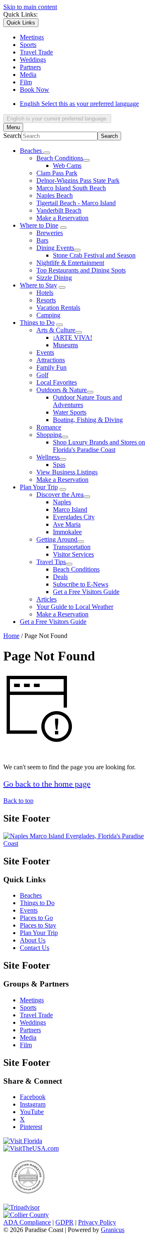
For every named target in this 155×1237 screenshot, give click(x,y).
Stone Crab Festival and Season (94, 255)
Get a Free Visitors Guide (86, 591)
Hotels (44, 292)
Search (12, 135)
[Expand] (46, 153)
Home (11, 635)
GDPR (64, 1222)
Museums (65, 345)
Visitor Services (73, 554)
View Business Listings (67, 472)
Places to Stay (38, 925)
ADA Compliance (27, 1222)
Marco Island (70, 509)
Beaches (31, 895)
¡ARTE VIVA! (72, 337)
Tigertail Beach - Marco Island (76, 202)
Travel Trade (36, 1015)
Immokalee (67, 531)
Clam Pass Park (56, 173)
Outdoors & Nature (61, 389)
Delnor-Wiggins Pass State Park (77, 180)
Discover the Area (59, 494)
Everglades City (74, 516)
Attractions (50, 359)
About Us (32, 940)
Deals (60, 576)
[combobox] (57, 118)
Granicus (112, 1229)
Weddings (33, 1022)
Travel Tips (51, 561)
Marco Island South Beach (71, 187)
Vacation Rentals (58, 307)
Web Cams (67, 165)
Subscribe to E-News (80, 584)
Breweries (49, 232)
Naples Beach (54, 195)
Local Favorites (56, 382)
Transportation (72, 546)
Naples (62, 502)
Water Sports (69, 412)
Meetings (32, 1000)
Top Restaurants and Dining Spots (81, 270)
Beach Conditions (59, 158)
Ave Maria (67, 524)
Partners (30, 1029)
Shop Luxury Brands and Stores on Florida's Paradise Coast (99, 446)
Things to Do (37, 322)
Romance (48, 427)
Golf (42, 374)
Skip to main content (30, 6)
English (79, 103)
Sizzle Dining (54, 277)
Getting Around (56, 539)
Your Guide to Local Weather (74, 606)
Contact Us (34, 947)
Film (26, 1044)
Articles (46, 599)
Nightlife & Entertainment (70, 262)
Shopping (49, 434)
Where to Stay (38, 285)
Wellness (48, 457)
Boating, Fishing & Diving (88, 419)
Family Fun (51, 367)
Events (45, 352)
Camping (48, 315)
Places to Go (36, 917)
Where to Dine (39, 225)
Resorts (46, 300)
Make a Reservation (62, 217)
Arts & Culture (55, 330)
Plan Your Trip (39, 487)
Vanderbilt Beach (58, 210)
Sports (28, 1007)
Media (28, 1037)
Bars (42, 240)
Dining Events (55, 247)
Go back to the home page (47, 783)
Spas (59, 464)
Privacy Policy (97, 1222)
